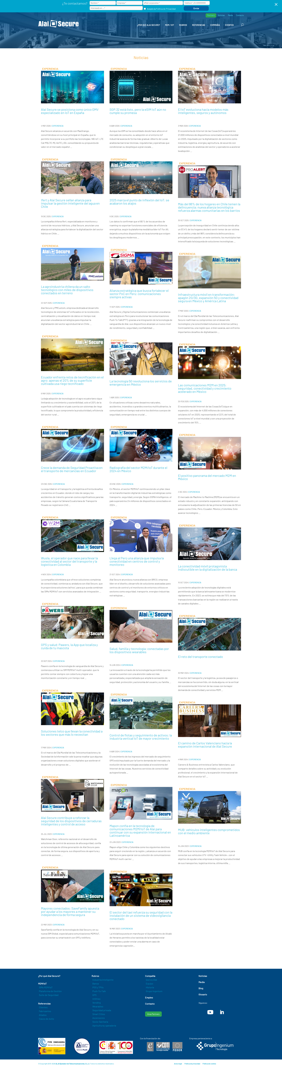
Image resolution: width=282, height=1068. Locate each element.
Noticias (221, 15)
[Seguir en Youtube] (210, 1012)
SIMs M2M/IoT (46, 987)
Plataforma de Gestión (50, 991)
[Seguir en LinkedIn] (221, 1012)
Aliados (43, 1015)
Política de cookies (209, 1064)
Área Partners (153, 1014)
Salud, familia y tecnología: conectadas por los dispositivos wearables (139, 650)
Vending (96, 1002)
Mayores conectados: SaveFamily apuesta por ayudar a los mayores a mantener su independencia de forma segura (70, 911)
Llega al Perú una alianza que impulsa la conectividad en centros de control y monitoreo (137, 561)
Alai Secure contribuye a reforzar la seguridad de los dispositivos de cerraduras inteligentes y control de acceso (71, 821)
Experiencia (57, 126)
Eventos (229, 25)
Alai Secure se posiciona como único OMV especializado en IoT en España (70, 111)
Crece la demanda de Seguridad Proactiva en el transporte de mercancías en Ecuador (72, 469)
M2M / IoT (169, 25)
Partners (211, 15)
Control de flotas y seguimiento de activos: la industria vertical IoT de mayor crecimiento (141, 736)
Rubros (183, 25)
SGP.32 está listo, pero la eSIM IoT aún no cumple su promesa (138, 111)
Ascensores (98, 1017)
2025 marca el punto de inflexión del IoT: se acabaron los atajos (139, 201)
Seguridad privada (101, 1010)
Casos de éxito (46, 1018)
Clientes (43, 1007)
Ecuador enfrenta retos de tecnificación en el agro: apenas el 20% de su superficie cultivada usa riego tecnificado (72, 380)
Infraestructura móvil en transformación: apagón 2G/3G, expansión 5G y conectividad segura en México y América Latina (208, 298)
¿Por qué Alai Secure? (148, 25)
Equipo (149, 983)
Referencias (198, 25)
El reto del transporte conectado (200, 656)
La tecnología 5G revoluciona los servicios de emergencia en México (141, 382)
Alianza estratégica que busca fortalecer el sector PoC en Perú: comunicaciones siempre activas (139, 294)
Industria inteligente (103, 979)
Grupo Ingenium (154, 991)
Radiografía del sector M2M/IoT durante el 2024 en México (138, 469)
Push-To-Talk (99, 991)
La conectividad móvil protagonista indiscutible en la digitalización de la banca (207, 567)
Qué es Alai (151, 979)
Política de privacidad (192, 1064)
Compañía (215, 25)
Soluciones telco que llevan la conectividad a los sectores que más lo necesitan (72, 732)
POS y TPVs (98, 987)
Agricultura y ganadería (104, 1025)
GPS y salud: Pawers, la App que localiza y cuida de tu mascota (69, 646)
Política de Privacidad (166, 9)
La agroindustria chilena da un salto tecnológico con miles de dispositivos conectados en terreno (67, 290)
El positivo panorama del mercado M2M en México (207, 477)
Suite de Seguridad (48, 995)
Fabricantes (45, 1011)
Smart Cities (98, 1014)
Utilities (96, 998)
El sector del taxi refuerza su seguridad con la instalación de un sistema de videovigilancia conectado (141, 915)
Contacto (240, 15)
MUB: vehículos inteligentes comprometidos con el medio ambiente (209, 831)
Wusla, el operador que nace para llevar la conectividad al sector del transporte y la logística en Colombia (69, 561)
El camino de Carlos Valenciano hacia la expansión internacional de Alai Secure (205, 744)
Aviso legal (178, 1064)
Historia (150, 987)
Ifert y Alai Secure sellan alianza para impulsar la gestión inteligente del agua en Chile (70, 203)
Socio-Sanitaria (100, 1021)
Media (230, 15)
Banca (95, 983)
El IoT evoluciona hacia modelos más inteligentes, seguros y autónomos (203, 111)
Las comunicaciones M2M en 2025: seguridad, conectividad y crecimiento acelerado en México (204, 388)
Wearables (97, 1006)
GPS (94, 995)
